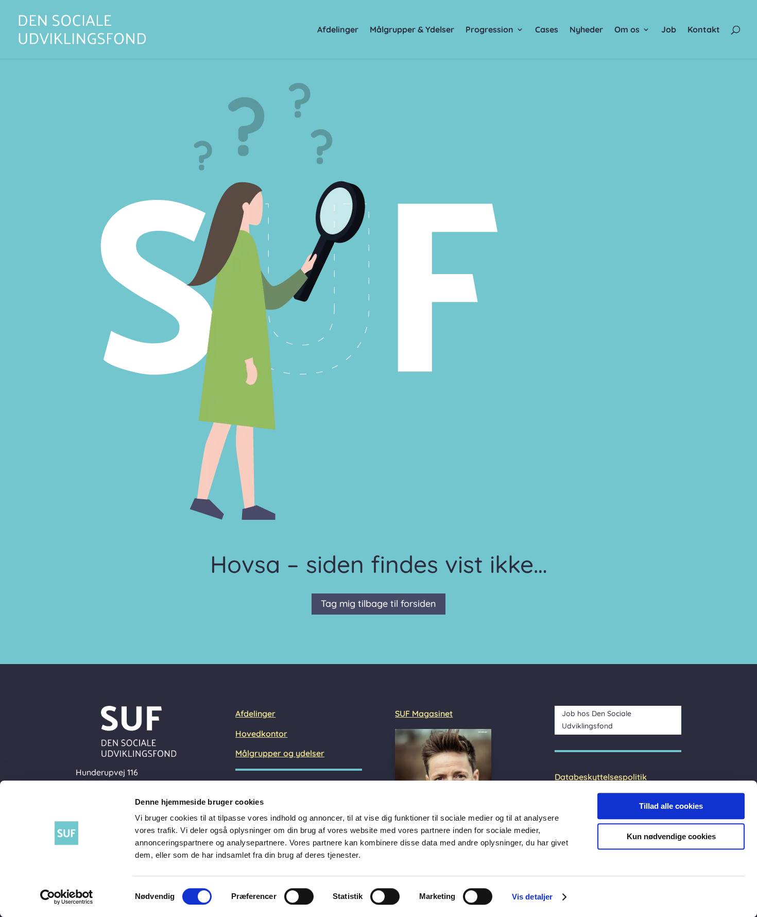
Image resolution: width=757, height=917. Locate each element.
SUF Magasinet (424, 713)
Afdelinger (337, 30)
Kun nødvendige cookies (671, 836)
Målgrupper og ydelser (279, 753)
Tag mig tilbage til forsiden (378, 603)
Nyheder (586, 30)
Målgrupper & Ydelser (412, 30)
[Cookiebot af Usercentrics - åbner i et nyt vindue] (67, 897)
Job (668, 30)
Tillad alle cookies (671, 806)
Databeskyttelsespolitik (601, 777)
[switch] (299, 896)
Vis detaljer (532, 896)
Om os (627, 30)
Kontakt (703, 30)
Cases (546, 30)
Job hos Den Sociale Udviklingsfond (596, 720)
